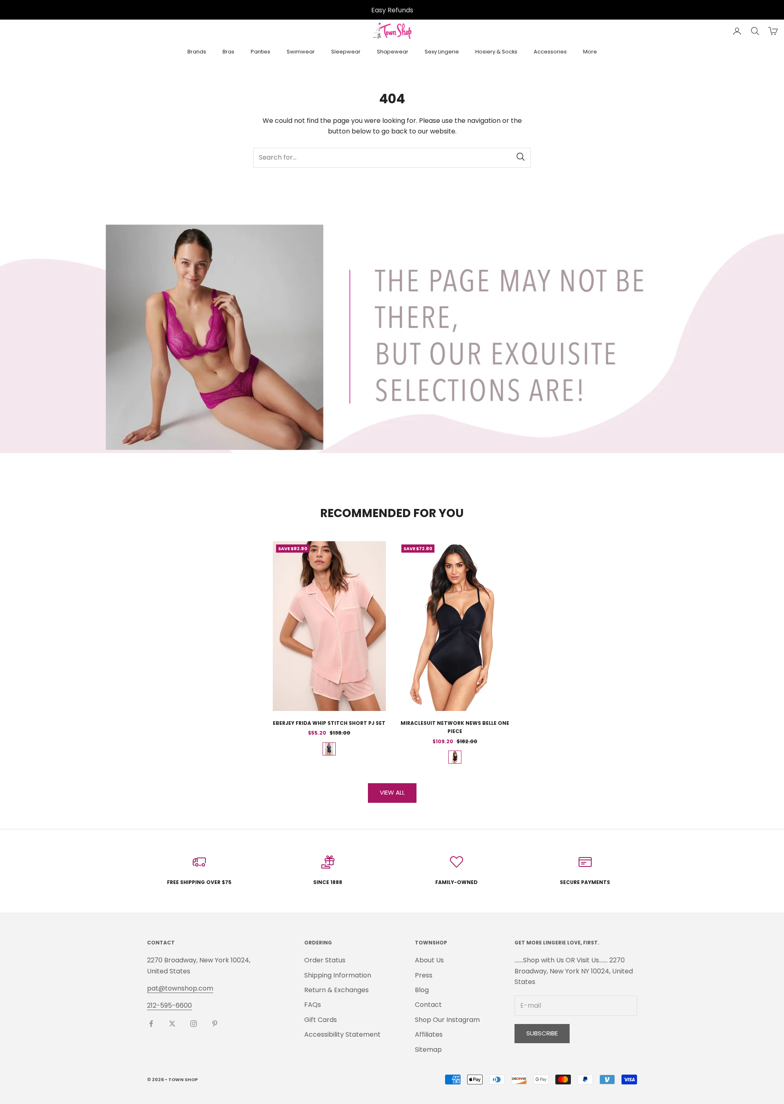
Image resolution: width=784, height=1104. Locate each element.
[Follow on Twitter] (172, 1024)
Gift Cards (320, 1019)
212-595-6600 (169, 1005)
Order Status (324, 960)
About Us (429, 960)
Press (423, 975)
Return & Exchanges (336, 990)
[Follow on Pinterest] (215, 1024)
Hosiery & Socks (496, 51)
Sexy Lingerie (442, 51)
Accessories (550, 51)
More (590, 51)
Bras (228, 51)
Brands (196, 51)
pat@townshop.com (180, 988)
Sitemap (428, 1049)
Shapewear (392, 51)
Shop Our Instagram (447, 1019)
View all (392, 792)
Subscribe (542, 1033)
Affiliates (429, 1034)
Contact (428, 1004)
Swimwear (301, 51)
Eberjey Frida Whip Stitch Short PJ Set (329, 723)
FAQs (312, 1004)
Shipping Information (337, 975)
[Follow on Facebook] (151, 1024)
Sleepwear (346, 51)
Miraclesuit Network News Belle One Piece (455, 727)
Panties (260, 51)
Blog (422, 990)
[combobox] (392, 158)
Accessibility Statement (342, 1034)
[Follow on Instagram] (193, 1024)
